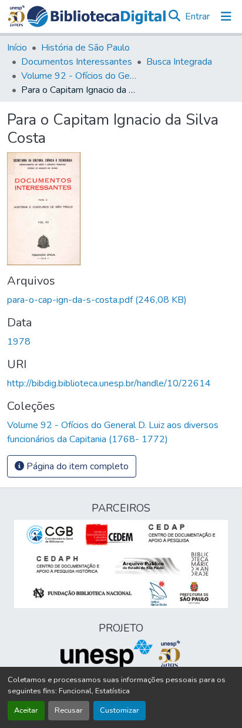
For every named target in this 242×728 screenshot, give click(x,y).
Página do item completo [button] (76, 466)
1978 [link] (19, 341)
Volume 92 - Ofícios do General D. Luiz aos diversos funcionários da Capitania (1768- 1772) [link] (80, 75)
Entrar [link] (197, 16)
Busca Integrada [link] (179, 61)
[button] (96, 16)
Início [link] (17, 47)
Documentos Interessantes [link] (76, 61)
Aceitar (26, 710)
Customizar (119, 710)
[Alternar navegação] (226, 16)
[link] (121, 300)
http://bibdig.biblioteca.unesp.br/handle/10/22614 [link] (109, 383)
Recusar (69, 710)
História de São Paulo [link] (85, 47)
